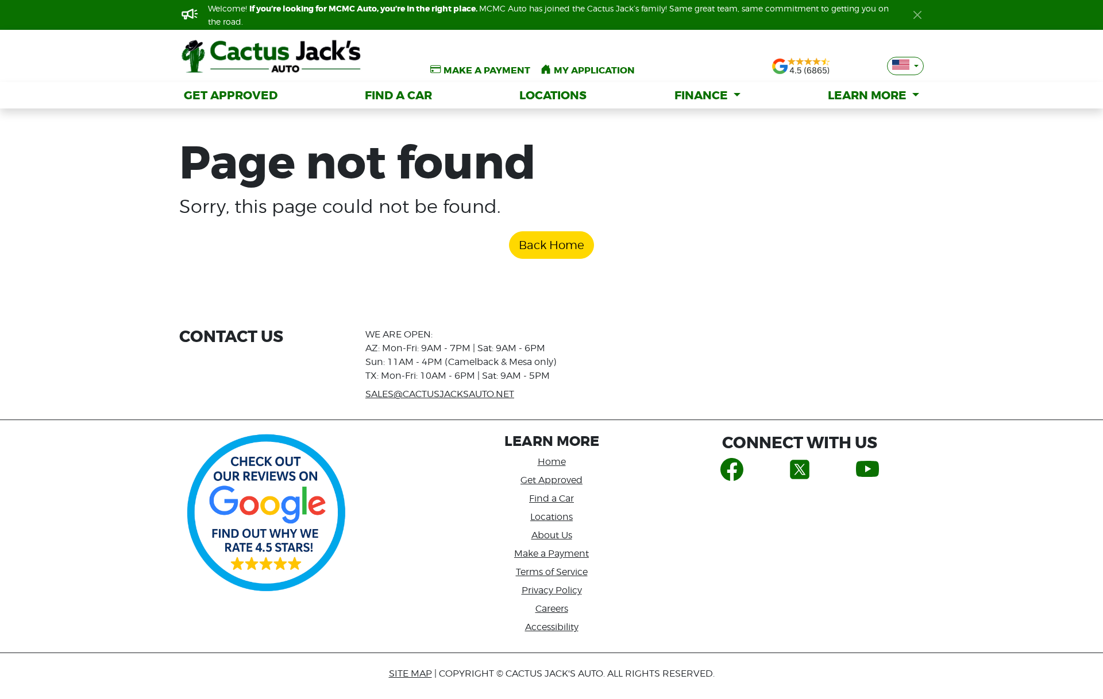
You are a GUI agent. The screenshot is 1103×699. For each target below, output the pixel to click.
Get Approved (551, 480)
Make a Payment (551, 553)
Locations (551, 516)
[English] (905, 66)
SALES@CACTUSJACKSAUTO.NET (439, 394)
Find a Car (551, 498)
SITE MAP (410, 673)
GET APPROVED (230, 95)
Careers (551, 608)
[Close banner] (917, 15)
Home (552, 461)
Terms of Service (552, 571)
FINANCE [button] (702, 95)
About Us (551, 535)
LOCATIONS (553, 95)
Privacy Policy (552, 590)
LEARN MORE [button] (868, 95)
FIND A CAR (398, 95)
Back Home (551, 245)
